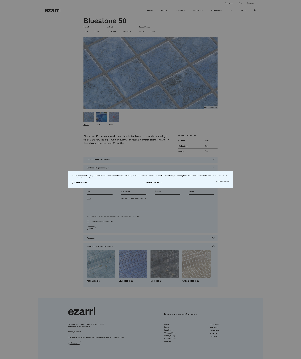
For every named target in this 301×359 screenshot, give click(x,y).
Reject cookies (80, 182)
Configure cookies (222, 182)
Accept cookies (152, 182)
